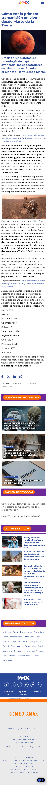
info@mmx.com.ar (26, 766)
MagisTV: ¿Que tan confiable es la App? (20, 516)
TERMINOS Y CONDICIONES (23, 739)
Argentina (39, 632)
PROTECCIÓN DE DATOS (23, 742)
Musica (6, 641)
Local (38, 637)
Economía (7, 651)
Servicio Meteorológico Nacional (29, 651)
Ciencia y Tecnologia (27, 383)
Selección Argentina (32, 641)
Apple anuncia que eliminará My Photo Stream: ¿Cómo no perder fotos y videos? (23, 284)
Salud (40, 646)
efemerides (26, 632)
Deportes (16, 641)
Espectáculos (17, 646)
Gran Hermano (9, 656)
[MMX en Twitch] (39, 685)
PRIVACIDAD (23, 736)
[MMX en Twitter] (13, 684)
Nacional (29, 637)
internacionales (24, 656)
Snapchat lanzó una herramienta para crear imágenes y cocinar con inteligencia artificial (23, 138)
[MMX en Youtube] (32, 685)
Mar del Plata (10, 632)
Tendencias (30, 646)
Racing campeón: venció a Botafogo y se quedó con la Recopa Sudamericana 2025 (34, 542)
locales (37, 656)
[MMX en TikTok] (26, 684)
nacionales (7, 660)
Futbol (6, 646)
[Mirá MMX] (42, 3)
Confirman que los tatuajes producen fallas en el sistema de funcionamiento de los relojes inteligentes (23, 507)
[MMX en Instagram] (19, 685)
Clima (5, 637)
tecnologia (7, 386)
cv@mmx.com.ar (31, 772)
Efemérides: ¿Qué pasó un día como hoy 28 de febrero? (34, 602)
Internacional (16, 637)
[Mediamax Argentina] (23, 714)
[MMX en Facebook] (6, 685)
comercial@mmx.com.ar (28, 769)
